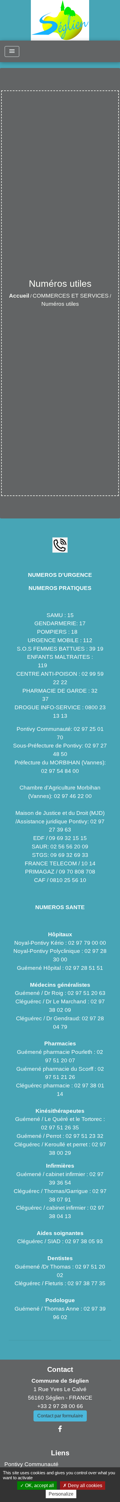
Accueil (19, 296)
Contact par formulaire (60, 1415)
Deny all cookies (84, 1485)
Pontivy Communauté (31, 1464)
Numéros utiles (60, 304)
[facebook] (60, 1429)
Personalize (61, 1493)
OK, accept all (39, 1485)
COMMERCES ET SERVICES (71, 296)
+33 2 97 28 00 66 (60, 1406)
